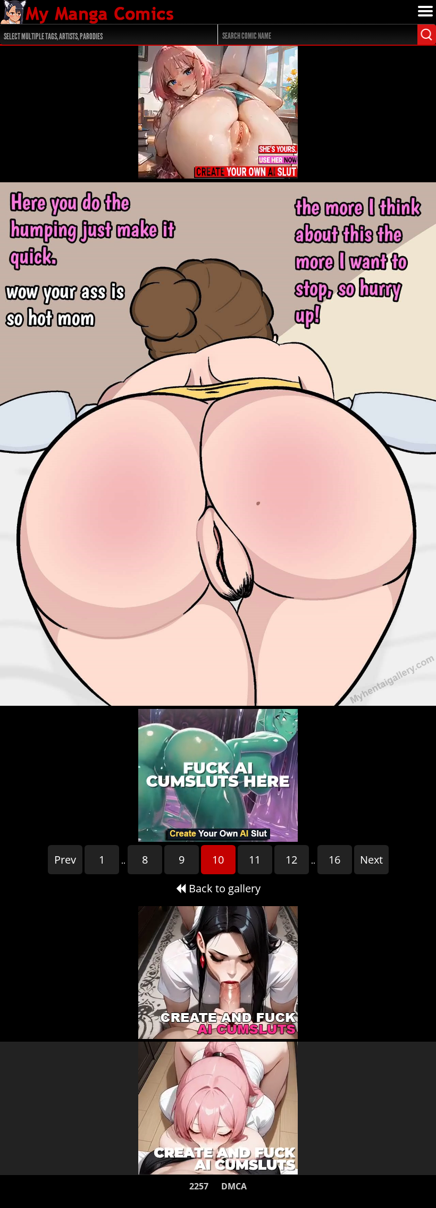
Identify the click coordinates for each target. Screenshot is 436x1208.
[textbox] (100, 34)
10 (218, 859)
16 (334, 859)
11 (255, 859)
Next (371, 859)
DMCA (234, 1186)
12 (291, 859)
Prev (65, 859)
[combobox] (98, 34)
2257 (198, 1186)
